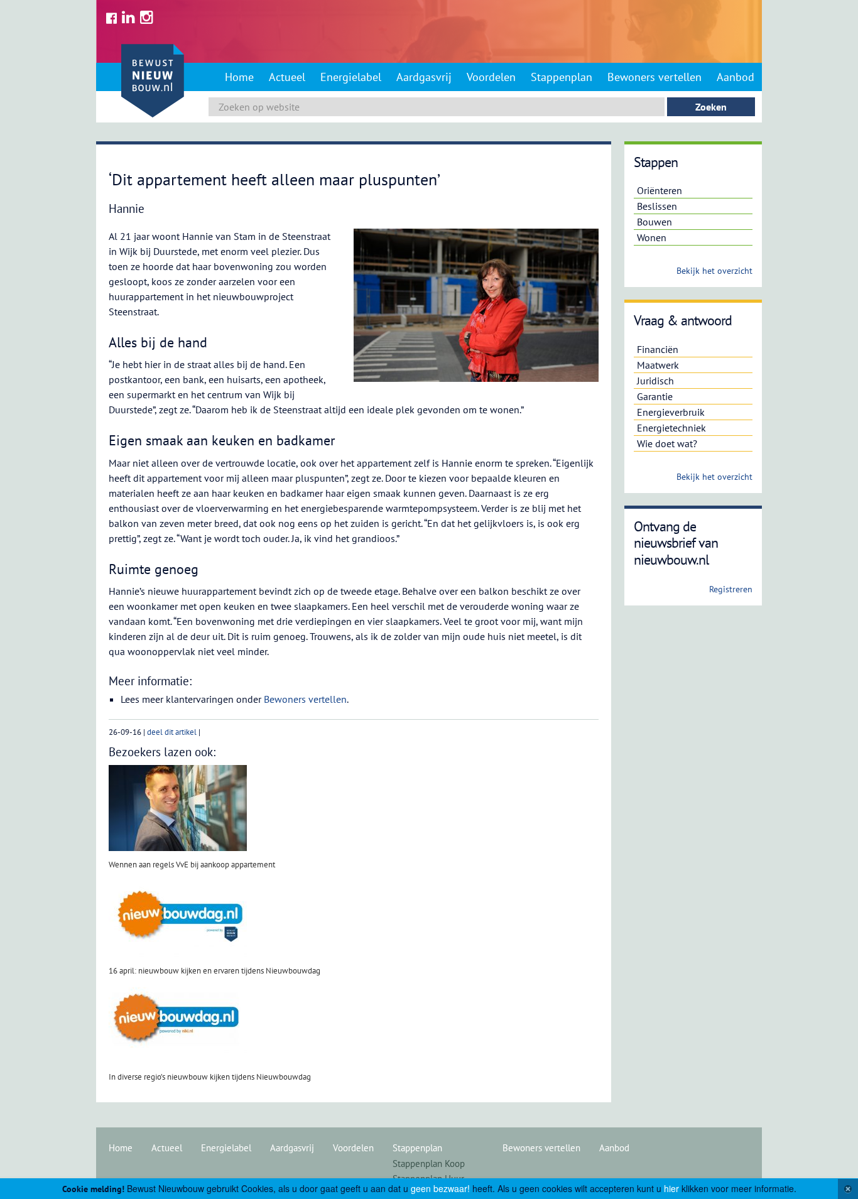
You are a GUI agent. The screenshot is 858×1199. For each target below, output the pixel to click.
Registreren (327, 623)
